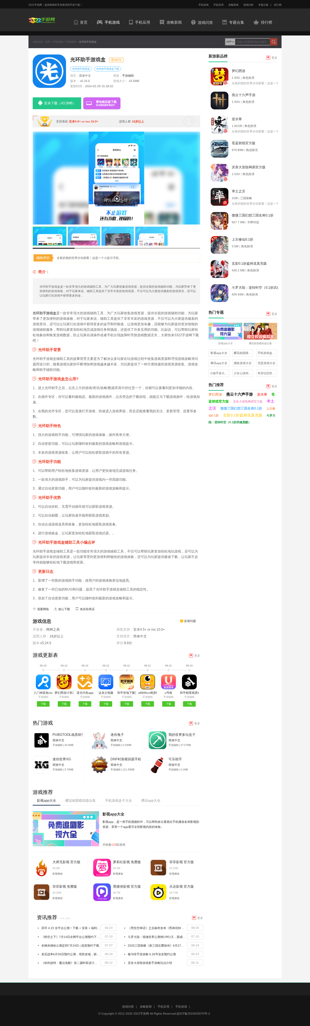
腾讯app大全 (218, 363)
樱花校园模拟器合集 (243, 353)
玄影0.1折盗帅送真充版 (242, 415)
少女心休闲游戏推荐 (243, 373)
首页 (84, 22)
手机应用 (218, 4)
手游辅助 (71, 41)
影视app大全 (113, 814)
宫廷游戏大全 (266, 363)
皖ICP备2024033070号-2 (193, 1013)
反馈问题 (190, 621)
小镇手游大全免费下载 (219, 373)
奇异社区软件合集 (267, 373)
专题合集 (263, 4)
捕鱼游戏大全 (243, 363)
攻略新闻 (233, 4)
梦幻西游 (215, 394)
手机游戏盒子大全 (267, 353)
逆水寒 (262, 394)
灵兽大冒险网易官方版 (248, 401)
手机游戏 (203, 4)
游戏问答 (248, 4)
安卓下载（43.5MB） (60, 103)
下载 (43, 703)
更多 (195, 655)
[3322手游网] (41, 17)
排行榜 (278, 4)
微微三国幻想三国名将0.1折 (241, 408)
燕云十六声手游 (239, 394)
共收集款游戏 (113, 844)
